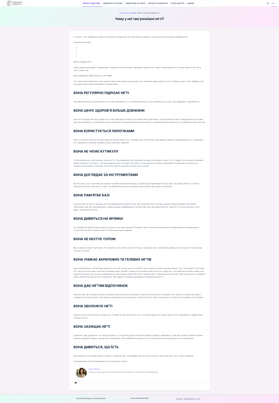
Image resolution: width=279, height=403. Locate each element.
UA (272, 3)
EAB (120, 13)
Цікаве (190, 3)
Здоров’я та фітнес (113, 3)
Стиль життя (177, 3)
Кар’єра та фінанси (158, 3)
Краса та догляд (91, 3)
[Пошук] (268, 3)
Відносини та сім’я (135, 3)
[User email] (76, 383)
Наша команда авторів (139, 398)
